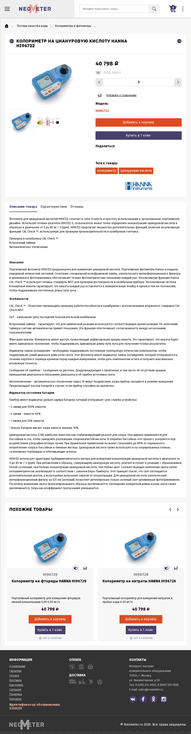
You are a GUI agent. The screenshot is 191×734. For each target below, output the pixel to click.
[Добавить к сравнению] (85, 568)
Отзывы (76, 207)
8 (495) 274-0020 (145, 685)
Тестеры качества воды (32, 26)
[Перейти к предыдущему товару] (11, 41)
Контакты (15, 699)
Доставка (15, 680)
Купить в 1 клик (138, 135)
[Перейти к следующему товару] (179, 41)
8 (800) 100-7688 (168, 685)
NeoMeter (35, 9)
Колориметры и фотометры (73, 26)
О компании (17, 666)
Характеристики (54, 207)
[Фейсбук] (143, 699)
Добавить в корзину (138, 122)
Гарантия (15, 671)
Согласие (15, 689)
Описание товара (23, 207)
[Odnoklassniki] (153, 699)
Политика (15, 694)
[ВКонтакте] (133, 699)
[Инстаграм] (163, 699)
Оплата (14, 675)
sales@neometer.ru (150, 689)
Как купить (16, 685)
